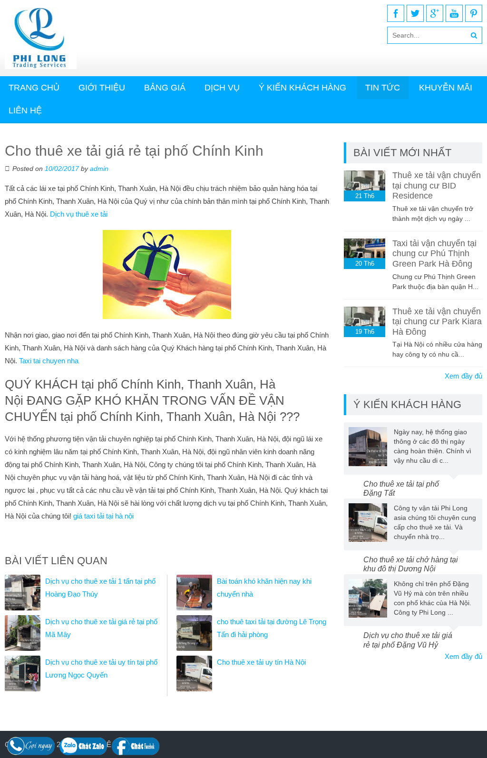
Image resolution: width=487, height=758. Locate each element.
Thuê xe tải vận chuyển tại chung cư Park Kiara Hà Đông (437, 322)
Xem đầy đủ (463, 376)
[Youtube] (454, 13)
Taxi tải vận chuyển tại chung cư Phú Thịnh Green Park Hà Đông (434, 254)
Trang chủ (34, 87)
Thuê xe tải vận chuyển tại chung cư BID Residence (436, 185)
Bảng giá (164, 87)
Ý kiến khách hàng (302, 87)
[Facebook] (395, 13)
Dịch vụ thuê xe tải (78, 214)
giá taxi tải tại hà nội (103, 516)
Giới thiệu (101, 87)
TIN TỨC (382, 87)
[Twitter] (415, 13)
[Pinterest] (473, 13)
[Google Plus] (434, 13)
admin (99, 168)
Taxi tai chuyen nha (48, 361)
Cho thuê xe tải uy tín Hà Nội (261, 662)
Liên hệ (25, 110)
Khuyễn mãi (445, 87)
